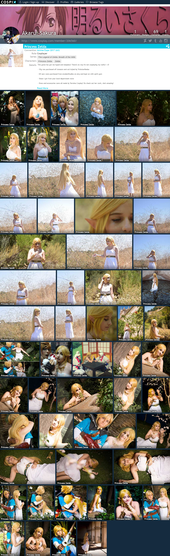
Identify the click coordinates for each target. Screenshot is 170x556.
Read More (42, 88)
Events (165, 32)
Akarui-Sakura (39, 32)
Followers (135, 32)
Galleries (155, 32)
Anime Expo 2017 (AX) (48, 50)
